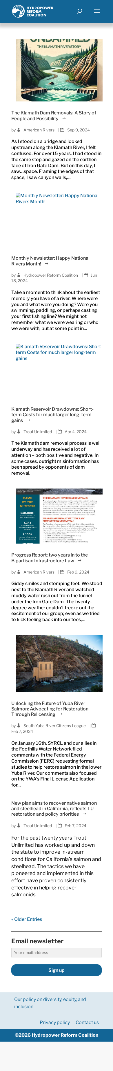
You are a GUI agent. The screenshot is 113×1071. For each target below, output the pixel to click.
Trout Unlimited (37, 431)
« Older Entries (26, 919)
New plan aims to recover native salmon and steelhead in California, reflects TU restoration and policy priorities (54, 808)
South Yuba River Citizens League (54, 725)
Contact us (87, 1022)
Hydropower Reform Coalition (50, 275)
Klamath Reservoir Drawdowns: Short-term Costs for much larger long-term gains (52, 414)
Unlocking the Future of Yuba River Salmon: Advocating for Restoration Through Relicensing (49, 709)
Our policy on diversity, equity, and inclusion (50, 1003)
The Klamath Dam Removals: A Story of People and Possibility (53, 115)
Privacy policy (55, 1022)
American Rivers (38, 129)
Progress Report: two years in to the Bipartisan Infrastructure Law (49, 557)
